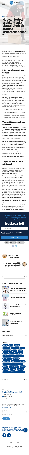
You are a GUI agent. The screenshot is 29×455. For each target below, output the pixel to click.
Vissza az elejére (15, 447)
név (13, 364)
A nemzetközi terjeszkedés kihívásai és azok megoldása (18, 306)
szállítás (12, 369)
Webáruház (7, 16)
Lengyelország (7, 358)
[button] (25, 430)
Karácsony (6, 356)
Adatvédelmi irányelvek (17, 446)
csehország (6, 347)
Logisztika (13, 16)
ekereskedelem (7, 350)
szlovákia (5, 369)
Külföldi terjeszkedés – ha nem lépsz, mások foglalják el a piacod (18, 289)
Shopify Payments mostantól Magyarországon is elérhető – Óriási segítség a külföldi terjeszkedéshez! (18, 314)
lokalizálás (6, 361)
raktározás (19, 364)
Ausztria (17, 345)
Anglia (10, 345)
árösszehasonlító (8, 371)
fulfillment (19, 353)
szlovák (23, 366)
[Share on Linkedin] (16, 246)
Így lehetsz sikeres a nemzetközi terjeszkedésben (16, 322)
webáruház (21, 242)
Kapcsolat (9, 446)
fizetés (5, 353)
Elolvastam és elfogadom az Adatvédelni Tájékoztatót (12, 415)
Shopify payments (14, 366)
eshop (6, 242)
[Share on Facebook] (13, 246)
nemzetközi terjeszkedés (18, 361)
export (20, 350)
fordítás (11, 353)
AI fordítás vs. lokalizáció (17, 297)
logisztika (13, 242)
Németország (6, 364)
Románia (5, 366)
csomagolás (15, 347)
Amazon (5, 345)
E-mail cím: (4, 410)
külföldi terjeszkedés (17, 356)
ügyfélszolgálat (19, 371)
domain (22, 347)
